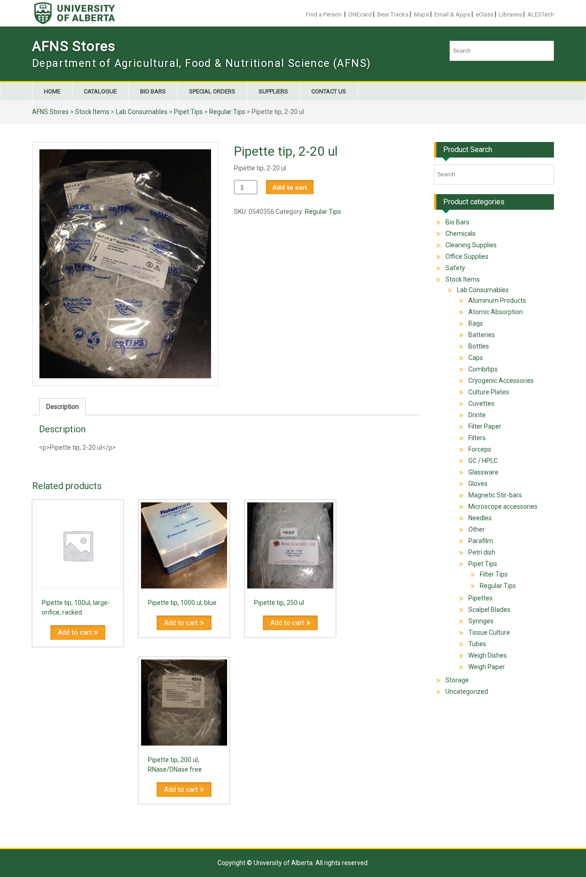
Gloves (478, 483)
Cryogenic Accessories (501, 380)
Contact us (328, 91)
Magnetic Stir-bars (495, 495)
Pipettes (480, 598)
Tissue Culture (489, 632)
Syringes (481, 621)
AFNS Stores (73, 46)
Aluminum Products (497, 300)
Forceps (479, 449)
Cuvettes (481, 403)
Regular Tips (227, 111)
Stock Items (92, 111)
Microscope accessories (502, 506)
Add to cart (289, 187)
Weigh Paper (486, 666)
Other (476, 529)
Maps (421, 14)
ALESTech (540, 14)
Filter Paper (484, 426)
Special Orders (212, 91)
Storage (457, 680)
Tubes (477, 644)
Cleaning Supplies (471, 245)
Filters (477, 437)
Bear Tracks (392, 14)
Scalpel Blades (489, 609)
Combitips (483, 369)
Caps (475, 357)
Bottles (478, 346)
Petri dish (481, 552)
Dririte (477, 415)
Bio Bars (153, 91)
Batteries (481, 334)
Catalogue (100, 91)
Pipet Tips (188, 111)
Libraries (510, 14)
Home (52, 91)
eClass (485, 14)
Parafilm (480, 541)
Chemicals (460, 233)
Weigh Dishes (487, 655)
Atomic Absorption (495, 312)
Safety (455, 268)
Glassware (483, 472)
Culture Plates (488, 392)
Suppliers (273, 91)
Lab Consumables (142, 111)
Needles (480, 518)
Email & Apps (452, 14)
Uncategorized (466, 691)
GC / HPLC (483, 460)
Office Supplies (466, 256)
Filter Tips (494, 574)
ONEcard (360, 14)
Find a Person (324, 14)
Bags (475, 323)
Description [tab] (62, 406)
